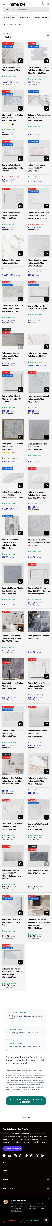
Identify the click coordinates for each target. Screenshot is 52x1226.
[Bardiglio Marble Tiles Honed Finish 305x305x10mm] (39, 429)
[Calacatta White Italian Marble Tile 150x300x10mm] (13, 716)
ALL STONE (10, 17)
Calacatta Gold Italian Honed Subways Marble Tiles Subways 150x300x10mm (12, 973)
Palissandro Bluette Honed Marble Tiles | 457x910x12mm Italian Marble (12, 874)
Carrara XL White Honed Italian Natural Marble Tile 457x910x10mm (12, 309)
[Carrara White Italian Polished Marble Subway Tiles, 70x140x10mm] (39, 53)
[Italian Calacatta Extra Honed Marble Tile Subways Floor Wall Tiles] (13, 478)
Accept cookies (32, 1220)
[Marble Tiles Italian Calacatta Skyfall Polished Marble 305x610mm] (13, 525)
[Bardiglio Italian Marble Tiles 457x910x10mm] (39, 856)
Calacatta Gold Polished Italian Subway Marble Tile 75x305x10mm (12, 781)
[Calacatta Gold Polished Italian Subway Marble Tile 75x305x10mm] (13, 764)
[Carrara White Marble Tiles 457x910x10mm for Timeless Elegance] (39, 574)
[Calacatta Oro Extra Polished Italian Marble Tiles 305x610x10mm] (39, 478)
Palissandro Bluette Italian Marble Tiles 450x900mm (10, 356)
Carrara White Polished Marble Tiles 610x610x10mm (38, 827)
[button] (48, 3)
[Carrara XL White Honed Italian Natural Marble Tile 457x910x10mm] (13, 291)
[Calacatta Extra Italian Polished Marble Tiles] (39, 339)
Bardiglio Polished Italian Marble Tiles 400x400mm (12, 446)
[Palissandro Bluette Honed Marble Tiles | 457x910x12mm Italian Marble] (13, 856)
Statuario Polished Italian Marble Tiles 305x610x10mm (12, 118)
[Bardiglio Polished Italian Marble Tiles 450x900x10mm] (13, 669)
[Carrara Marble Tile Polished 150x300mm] (39, 292)
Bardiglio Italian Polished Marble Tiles (38, 637)
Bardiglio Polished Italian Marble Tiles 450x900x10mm (12, 686)
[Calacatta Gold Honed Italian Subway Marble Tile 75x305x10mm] (13, 621)
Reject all (12, 1220)
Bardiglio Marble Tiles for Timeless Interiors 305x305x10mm (13, 591)
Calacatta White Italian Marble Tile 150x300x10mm (11, 733)
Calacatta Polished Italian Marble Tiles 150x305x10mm (39, 118)
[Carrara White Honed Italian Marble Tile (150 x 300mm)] (13, 151)
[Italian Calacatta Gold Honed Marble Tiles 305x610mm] (39, 151)
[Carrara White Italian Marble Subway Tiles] (13, 53)
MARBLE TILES (25, 17)
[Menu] (4, 3)
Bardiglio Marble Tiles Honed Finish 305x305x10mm (37, 447)
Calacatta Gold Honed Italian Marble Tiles (11, 261)
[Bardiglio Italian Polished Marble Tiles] (39, 621)
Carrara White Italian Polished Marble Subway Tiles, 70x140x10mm (38, 70)
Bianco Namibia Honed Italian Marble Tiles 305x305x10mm (37, 263)
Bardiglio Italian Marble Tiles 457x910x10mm (38, 872)
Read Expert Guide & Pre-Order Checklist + (26, 1100)
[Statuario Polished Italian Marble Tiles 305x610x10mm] (13, 101)
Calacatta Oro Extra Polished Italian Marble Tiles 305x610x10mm (37, 495)
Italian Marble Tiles (15, 24)
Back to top (26, 1117)
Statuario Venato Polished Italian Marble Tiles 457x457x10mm (39, 686)
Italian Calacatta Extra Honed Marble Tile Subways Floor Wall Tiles (12, 495)
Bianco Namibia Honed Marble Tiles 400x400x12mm (37, 733)
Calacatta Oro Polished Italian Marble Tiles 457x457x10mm (37, 781)
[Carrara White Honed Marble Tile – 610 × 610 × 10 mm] (13, 382)
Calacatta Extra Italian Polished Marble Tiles (37, 354)
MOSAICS (40, 17)
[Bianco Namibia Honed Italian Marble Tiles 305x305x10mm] (39, 246)
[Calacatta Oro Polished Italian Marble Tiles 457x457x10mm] (39, 764)
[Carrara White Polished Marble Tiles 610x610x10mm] (39, 810)
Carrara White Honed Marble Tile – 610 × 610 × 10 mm (12, 399)
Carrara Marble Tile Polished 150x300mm (37, 307)
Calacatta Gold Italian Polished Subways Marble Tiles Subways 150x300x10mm (39, 924)
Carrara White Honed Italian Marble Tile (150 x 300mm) (12, 168)
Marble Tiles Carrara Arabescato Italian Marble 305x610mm (39, 543)
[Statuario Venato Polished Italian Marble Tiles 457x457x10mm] (39, 669)
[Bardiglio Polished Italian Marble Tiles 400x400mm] (13, 429)
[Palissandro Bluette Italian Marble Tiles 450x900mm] (13, 339)
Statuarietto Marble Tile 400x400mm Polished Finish (12, 922)
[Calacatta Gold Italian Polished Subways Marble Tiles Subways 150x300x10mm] (39, 905)
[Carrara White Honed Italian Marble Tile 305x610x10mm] (13, 198)
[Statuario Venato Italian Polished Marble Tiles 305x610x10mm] (13, 809)
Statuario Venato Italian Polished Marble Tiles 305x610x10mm (12, 827)
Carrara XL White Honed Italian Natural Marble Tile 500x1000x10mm (38, 215)
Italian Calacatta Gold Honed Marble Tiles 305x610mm (37, 168)
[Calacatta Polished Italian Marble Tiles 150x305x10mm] (39, 101)
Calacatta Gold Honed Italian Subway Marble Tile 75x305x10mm (11, 638)
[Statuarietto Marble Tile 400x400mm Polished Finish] (13, 905)
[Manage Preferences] (46, 1220)
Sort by (5, 33)
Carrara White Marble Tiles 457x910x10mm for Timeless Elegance (39, 591)
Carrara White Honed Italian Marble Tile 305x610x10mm (11, 215)
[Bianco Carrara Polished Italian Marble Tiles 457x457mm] (39, 382)
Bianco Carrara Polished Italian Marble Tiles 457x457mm (38, 399)
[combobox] (26, 9)
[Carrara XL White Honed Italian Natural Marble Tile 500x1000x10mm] (39, 198)
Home (4, 24)
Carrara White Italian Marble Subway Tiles (11, 68)
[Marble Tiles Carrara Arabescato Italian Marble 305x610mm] (39, 525)
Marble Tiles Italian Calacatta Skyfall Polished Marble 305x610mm (10, 544)
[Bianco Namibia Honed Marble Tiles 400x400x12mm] (39, 716)
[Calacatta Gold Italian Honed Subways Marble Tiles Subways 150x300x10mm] (13, 954)
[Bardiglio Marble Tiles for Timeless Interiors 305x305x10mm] (13, 574)
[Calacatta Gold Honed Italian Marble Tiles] (13, 246)
